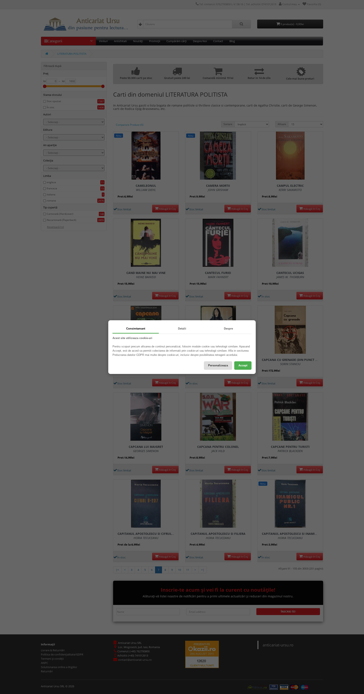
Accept (242, 365)
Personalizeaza (218, 365)
